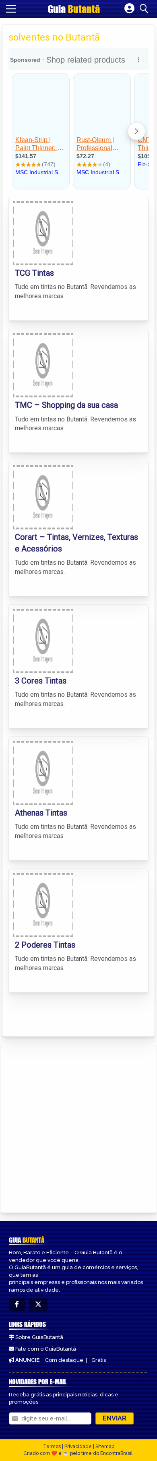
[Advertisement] (78, 1127)
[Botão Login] (129, 9)
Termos (52, 1446)
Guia (74, 9)
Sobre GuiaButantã (39, 1337)
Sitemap (104, 1446)
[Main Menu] (11, 9)
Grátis (98, 1360)
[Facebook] (17, 1304)
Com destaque (64, 1360)
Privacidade (78, 1446)
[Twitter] (38, 1304)
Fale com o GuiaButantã (45, 1349)
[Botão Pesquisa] (145, 9)
